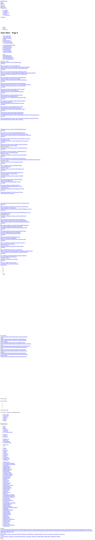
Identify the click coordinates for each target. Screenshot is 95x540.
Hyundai (10, 487)
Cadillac (9, 472)
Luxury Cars (46, 534)
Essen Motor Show (7, 48)
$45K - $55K (25, 536)
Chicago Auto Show (7, 52)
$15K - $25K (8, 536)
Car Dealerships (6, 14)
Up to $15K (3, 536)
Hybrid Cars (57, 534)
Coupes (12, 534)
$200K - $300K (51, 536)
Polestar (9, 513)
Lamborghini (12, 495)
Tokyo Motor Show (7, 35)
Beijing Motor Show (7, 55)
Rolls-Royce (12, 519)
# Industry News (6, 458)
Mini (7, 508)
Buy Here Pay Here (7, 442)
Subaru (8, 521)
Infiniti (8, 488)
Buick (8, 471)
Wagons (24, 534)
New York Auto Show (7, 41)
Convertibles (36, 534)
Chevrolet (10, 474)
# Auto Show (6, 454)
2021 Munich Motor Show (8, 57)
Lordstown (11, 500)
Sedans (9, 534)
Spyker (8, 520)
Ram (7, 515)
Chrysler (9, 476)
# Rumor (5, 452)
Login (2, 423)
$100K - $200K (44, 536)
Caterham (10, 473)
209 (4, 274)
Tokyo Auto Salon (7, 37)
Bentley (9, 466)
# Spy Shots (5, 450)
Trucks (16, 534)
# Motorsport (5, 459)
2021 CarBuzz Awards (7, 432)
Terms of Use (6, 415)
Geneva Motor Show (7, 46)
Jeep (7, 491)
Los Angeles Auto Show (8, 42)
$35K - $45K (20, 536)
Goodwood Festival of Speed (9, 45)
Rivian (8, 518)
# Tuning (5, 456)
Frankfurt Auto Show (7, 47)
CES (4, 54)
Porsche (9, 514)
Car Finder (5, 11)
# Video (4, 448)
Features (2, 3)
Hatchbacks (30, 534)
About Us (5, 418)
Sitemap (4, 420)
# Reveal (5, 451)
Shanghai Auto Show (7, 38)
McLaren (10, 506)
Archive (4, 419)
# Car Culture (6, 457)
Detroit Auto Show (7, 49)
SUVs (2, 534)
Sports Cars (20, 534)
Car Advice (3, 17)
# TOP (4, 449)
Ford (7, 481)
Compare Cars (6, 12)
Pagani (8, 512)
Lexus (8, 498)
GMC (8, 484)
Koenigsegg (11, 494)
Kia (6, 493)
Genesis (9, 483)
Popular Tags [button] (5, 444)
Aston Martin (12, 464)
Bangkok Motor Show (7, 56)
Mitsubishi (10, 509)
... (3, 268)
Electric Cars (51, 534)
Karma (8, 492)
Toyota (8, 523)
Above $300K (57, 536)
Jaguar (8, 490)
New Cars (5, 434)
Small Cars (41, 534)
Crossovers (5, 534)
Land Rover (11, 497)
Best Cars (5, 13)
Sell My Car (3, 6)
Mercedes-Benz (14, 507)
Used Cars (3, 5)
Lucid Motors (13, 502)
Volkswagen (11, 525)
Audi (7, 465)
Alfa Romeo (11, 463)
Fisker (8, 480)
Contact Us (5, 417)
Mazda (8, 505)
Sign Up (5, 423)
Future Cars (5, 436)
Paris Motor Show (7, 40)
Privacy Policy (6, 414)
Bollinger (10, 469)
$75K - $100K (37, 536)
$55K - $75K (31, 536)
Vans (27, 534)
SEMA (4, 39)
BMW (8, 467)
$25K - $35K (14, 536)
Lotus (7, 501)
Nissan (8, 511)
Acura (8, 462)
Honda (8, 486)
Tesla (7, 522)
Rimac (8, 516)
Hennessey (11, 485)
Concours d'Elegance (7, 51)
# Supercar (5, 455)
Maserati (9, 504)
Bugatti (8, 470)
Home (4, 426)
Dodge (8, 477)
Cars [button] (4, 445)
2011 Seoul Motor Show (8, 59)
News (2, 2)
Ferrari (8, 478)
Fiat (6, 479)
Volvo (8, 526)
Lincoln (9, 499)
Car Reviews (5, 10)
